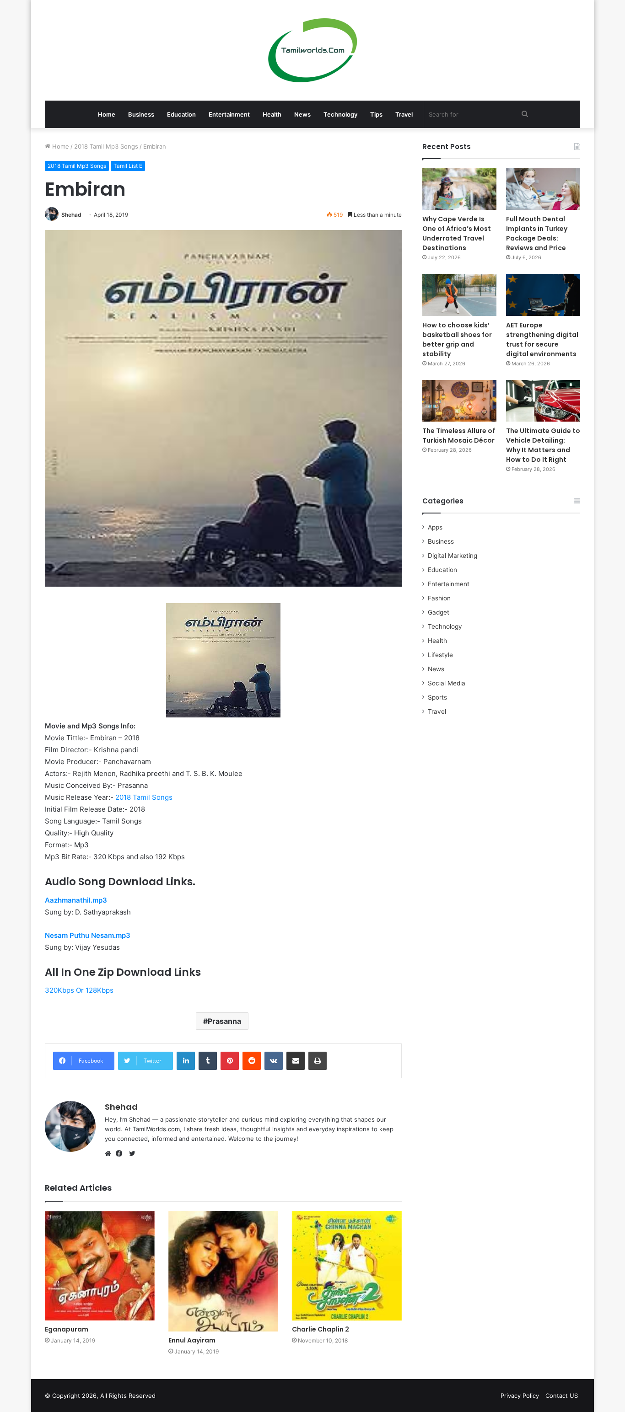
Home (106, 114)
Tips (376, 114)
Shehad (71, 214)
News (302, 114)
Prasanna (224, 1021)
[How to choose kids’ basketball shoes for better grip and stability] (459, 295)
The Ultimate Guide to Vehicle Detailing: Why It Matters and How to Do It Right (543, 445)
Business (141, 114)
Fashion (439, 598)
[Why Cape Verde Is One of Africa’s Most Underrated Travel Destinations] (459, 189)
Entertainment (229, 114)
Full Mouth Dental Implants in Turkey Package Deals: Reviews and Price (536, 233)
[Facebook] (121, 1153)
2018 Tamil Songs (143, 797)
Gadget (438, 612)
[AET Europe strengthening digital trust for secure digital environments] (543, 295)
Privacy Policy (520, 1395)
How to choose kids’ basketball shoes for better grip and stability (457, 339)
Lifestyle (440, 654)
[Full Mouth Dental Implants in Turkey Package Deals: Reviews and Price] (543, 189)
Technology (340, 114)
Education (181, 114)
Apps (435, 527)
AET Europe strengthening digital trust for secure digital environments (542, 339)
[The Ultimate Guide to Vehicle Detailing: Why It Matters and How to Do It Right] (543, 401)
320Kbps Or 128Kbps (79, 990)
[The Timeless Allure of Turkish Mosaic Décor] (459, 401)
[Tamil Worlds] (313, 50)
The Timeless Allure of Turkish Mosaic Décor (458, 435)
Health (272, 114)
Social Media (446, 683)
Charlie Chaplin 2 (320, 1329)
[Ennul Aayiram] (223, 1271)
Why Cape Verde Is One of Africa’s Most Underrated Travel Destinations (456, 233)
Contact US (561, 1395)
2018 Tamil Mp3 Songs (106, 146)
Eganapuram (66, 1329)
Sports (437, 697)
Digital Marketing (452, 555)
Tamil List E (127, 165)
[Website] (110, 1153)
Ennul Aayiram (192, 1340)
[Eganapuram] (100, 1266)
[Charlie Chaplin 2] (347, 1266)
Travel (404, 114)
